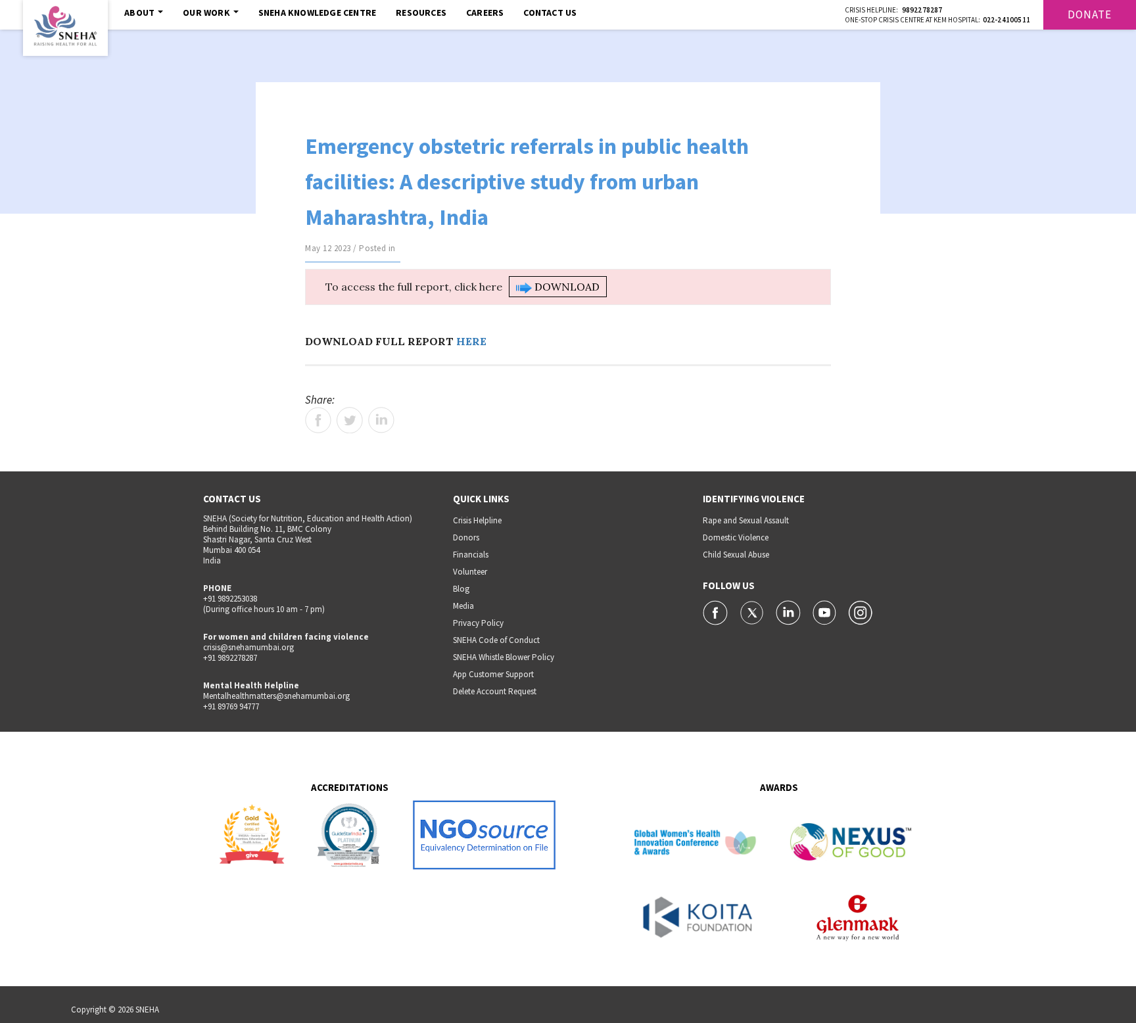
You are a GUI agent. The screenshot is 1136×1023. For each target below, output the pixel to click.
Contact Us (550, 12)
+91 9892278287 (230, 657)
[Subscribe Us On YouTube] (825, 611)
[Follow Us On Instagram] (860, 611)
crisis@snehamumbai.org (248, 647)
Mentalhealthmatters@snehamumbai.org (276, 696)
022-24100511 (1006, 19)
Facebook (318, 420)
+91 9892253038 (230, 598)
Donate (1090, 14)
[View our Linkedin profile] (789, 611)
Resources (421, 12)
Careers (485, 12)
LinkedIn (381, 420)
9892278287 (922, 9)
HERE (471, 341)
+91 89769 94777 (231, 706)
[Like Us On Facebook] (716, 611)
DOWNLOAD (566, 286)
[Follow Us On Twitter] (753, 611)
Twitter (350, 420)
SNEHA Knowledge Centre (317, 12)
